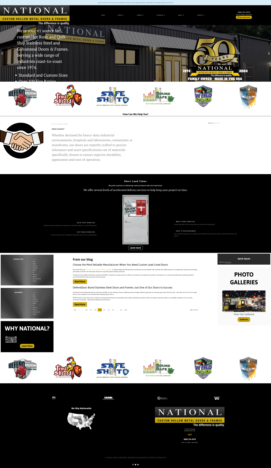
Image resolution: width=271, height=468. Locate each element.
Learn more (135, 248)
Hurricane (35, 274)
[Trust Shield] (68, 96)
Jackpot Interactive (157, 458)
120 (86, 310)
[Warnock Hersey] (217, 398)
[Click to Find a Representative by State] (81, 421)
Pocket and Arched (37, 278)
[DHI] (54, 398)
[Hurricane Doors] (203, 368)
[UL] (162, 398)
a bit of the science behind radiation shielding (98, 269)
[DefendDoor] (23, 96)
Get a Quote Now (244, 17)
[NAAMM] (108, 398)
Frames (34, 263)
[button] (269, 53)
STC (34, 272)
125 (109, 310)
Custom (34, 281)
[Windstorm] (203, 96)
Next (126, 310)
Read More (80, 281)
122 (95, 310)
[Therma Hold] (248, 96)
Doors (34, 261)
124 (104, 310)
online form (217, 123)
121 (91, 310)
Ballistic (34, 270)
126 (113, 310)
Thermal (34, 276)
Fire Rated (35, 266)
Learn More (27, 346)
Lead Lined (35, 268)
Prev (75, 310)
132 (121, 310)
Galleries (244, 319)
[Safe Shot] (113, 96)
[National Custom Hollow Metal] (35, 15)
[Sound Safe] (158, 96)
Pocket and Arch (36, 312)
